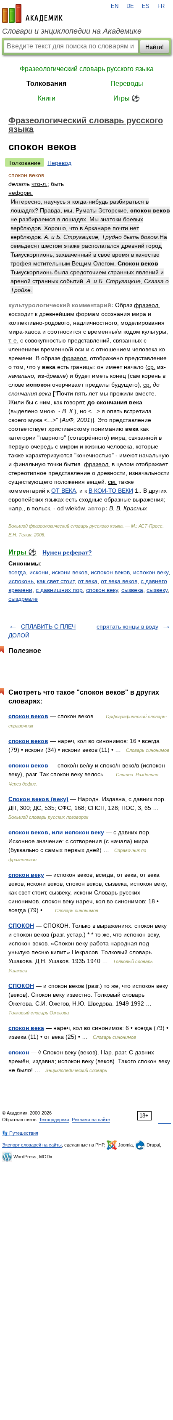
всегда (17, 572)
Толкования (46, 83)
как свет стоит (55, 581)
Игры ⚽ (126, 98)
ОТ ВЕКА (63, 490)
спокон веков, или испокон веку (56, 832)
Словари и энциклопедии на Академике (72, 31)
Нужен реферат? (67, 552)
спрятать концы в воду (127, 626)
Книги (46, 98)
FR (161, 6)
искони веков (69, 572)
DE (130, 6)
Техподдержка (54, 1119)
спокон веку (102, 590)
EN (114, 6)
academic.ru (32, 13)
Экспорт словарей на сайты (32, 1144)
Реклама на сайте (91, 1119)
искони (38, 572)
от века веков (119, 581)
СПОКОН (21, 925)
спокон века (26, 1028)
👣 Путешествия (20, 1133)
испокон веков (110, 572)
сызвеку (157, 590)
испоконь (21, 581)
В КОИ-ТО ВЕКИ (111, 490)
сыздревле (23, 598)
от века (87, 581)
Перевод (59, 162)
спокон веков (28, 716)
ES (145, 6)
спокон (18, 1052)
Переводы (126, 83)
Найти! (154, 46)
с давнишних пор (59, 590)
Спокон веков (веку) (38, 799)
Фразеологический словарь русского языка (87, 68)
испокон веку (150, 572)
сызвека (132, 590)
